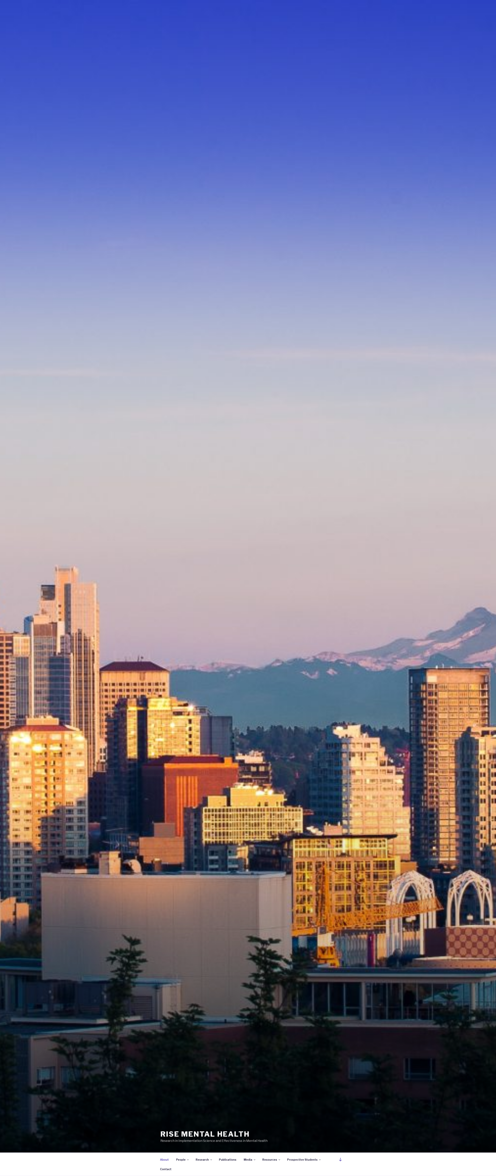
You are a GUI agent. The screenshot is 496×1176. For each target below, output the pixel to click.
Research (202, 1159)
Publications (227, 1159)
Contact (165, 1169)
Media (248, 1159)
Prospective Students (302, 1159)
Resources (269, 1159)
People (181, 1159)
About (164, 1159)
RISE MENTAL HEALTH (205, 1134)
